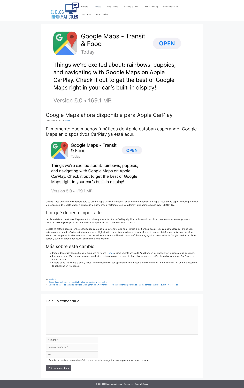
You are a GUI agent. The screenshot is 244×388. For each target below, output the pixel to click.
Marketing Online (170, 6)
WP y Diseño (112, 6)
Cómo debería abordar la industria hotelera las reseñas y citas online (78, 282)
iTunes (110, 253)
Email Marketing (150, 6)
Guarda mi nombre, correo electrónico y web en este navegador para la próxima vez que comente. (99, 360)
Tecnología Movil (130, 6)
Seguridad (86, 14)
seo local (98, 6)
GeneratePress (141, 384)
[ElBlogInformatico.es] (65, 10)
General (84, 6)
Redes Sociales (103, 14)
